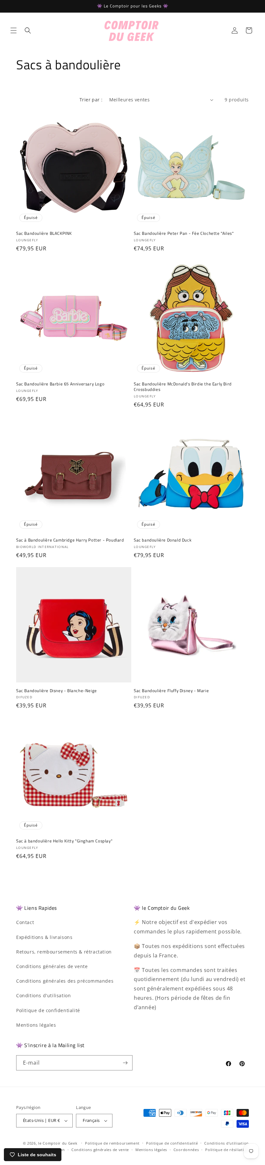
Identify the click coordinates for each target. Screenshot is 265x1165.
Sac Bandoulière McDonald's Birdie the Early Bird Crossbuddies (183, 386)
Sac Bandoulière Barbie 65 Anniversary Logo (60, 384)
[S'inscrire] (125, 1062)
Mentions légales (36, 1025)
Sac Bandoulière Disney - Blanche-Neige (56, 690)
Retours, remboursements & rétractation (64, 952)
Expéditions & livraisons (44, 937)
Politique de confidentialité (48, 1010)
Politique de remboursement (112, 1143)
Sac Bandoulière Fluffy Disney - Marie (171, 690)
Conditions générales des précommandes (64, 981)
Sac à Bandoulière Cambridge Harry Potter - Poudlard (70, 540)
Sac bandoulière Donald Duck (162, 540)
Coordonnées (186, 1149)
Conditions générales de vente (52, 966)
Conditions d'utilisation (43, 995)
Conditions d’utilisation (226, 1143)
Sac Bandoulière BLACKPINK (44, 233)
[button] (13, 30)
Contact (25, 922)
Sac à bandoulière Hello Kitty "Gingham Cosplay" (64, 841)
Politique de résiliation (227, 1149)
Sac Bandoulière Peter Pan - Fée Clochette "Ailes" (184, 233)
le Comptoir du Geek (57, 1143)
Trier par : (91, 100)
